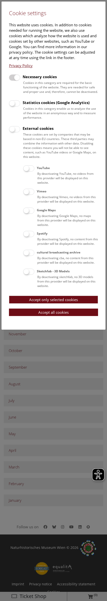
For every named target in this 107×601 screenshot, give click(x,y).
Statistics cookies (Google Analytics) (56, 102)
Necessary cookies (40, 76)
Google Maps (46, 210)
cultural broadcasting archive (58, 252)
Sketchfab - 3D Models (53, 271)
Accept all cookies (53, 312)
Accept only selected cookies (53, 299)
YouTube (43, 168)
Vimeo (41, 191)
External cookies (38, 128)
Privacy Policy (21, 65)
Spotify (42, 233)
